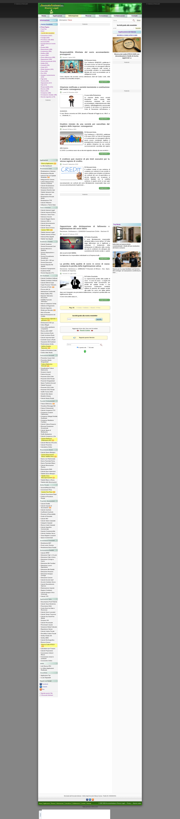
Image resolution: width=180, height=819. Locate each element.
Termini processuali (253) (48, 61)
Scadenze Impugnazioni (48, 268)
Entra (138, 20)
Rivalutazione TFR (46, 200)
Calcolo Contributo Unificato (49, 278)
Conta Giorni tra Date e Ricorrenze (48, 609)
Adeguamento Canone (47, 179)
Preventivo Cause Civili (47, 358)
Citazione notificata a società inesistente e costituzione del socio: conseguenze (85, 88)
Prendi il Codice (85, 330)
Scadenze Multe (45, 270)
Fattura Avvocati (45, 374)
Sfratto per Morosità (47, 310)
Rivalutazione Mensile (47, 173)
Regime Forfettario (46, 590)
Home (44, 16)
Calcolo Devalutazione (47, 185)
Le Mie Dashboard (46, 166)
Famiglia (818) (45, 37)
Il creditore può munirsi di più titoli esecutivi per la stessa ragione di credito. (85, 160)
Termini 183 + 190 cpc (47, 260)
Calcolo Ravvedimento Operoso (47, 585)
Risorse (88, 16)
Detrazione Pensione (47, 571)
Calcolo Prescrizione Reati (48, 494)
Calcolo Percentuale (47, 622)
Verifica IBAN (45, 638)
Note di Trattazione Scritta (48, 303)
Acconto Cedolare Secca (48, 582)
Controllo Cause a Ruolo (48, 339)
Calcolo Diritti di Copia (47, 282)
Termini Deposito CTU (47, 273)
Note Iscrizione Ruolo (47, 333)
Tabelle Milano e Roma (47, 480)
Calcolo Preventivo (46, 445)
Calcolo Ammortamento (48, 223)
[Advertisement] (48, 130)
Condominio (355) (46, 51)
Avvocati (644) (45, 41)
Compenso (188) (46, 93)
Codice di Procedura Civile (49, 350)
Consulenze (103, 16)
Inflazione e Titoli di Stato (48, 205)
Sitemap (89, 803)
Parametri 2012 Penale (48, 389)
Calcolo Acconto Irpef (47, 580)
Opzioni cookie (137, 803)
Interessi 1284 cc (46, 221)
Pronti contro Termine (47, 545)
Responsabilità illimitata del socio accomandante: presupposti (85, 53)
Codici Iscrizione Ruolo (47, 335)
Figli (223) (44, 79)
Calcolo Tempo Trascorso (48, 614)
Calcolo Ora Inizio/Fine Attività (47, 617)
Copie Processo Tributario (48, 285)
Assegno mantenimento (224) (48, 76)
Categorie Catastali (46, 523)
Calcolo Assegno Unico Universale (47, 593)
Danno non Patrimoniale (48, 459)
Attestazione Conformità (48, 291)
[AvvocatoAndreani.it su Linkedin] (90, 799)
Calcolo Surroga (45, 225)
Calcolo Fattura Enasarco (48, 424)
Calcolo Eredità (45, 503)
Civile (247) (44, 67)
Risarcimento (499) (46, 49)
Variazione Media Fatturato (49, 627)
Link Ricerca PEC (46, 666)
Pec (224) (44, 73)
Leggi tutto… (104, 82)
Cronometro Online (46, 660)
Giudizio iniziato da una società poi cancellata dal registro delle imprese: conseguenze (85, 125)
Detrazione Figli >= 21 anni (49, 555)
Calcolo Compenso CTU (48, 410)
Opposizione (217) (46, 83)
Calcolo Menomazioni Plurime (47, 466)
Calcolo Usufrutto (46, 510)
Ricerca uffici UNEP (46, 331)
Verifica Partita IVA (46, 635)
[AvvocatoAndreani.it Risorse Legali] (52, 7)
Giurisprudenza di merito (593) (48, 44)
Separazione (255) (46, 59)
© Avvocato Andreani (47, 695)
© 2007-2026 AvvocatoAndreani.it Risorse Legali (112, 803)
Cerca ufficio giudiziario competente (48, 328)
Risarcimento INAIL (46, 469)
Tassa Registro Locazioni (48, 535)
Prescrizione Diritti (46, 606)
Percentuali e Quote (47, 625)
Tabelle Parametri (46, 385)
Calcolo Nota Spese (47, 394)
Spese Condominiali (47, 537)
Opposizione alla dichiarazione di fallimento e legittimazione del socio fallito (85, 227)
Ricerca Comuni (45, 642)
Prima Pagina (45, 27)
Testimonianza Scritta (47, 344)
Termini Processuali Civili (48, 246)
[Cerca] (101, 344)
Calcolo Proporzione (47, 650)
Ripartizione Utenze (46, 629)
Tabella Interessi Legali (47, 232)
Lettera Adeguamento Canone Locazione (47, 182)
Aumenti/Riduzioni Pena (48, 487)
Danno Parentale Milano (48, 463)
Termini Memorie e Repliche (46, 249)
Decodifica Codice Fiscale (48, 633)
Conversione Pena (46, 489)
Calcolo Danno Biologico (48, 452)
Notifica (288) (45, 53)
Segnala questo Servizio (86, 337)
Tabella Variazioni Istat (47, 192)
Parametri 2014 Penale (48, 378)
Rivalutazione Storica (47, 188)
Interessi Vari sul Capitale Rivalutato (48, 176)
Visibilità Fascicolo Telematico (46, 300)
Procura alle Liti (45, 289)
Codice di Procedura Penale (47, 497)
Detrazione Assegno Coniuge (47, 574)
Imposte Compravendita (48, 531)
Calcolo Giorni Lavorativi (48, 612)
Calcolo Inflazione (46, 202)
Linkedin (44, 686)
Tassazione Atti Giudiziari (48, 342)
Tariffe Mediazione (46, 434)
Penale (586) (45, 47)
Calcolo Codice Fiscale (47, 631)
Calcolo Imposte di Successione (46, 506)
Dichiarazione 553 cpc (47, 322)
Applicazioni (57, 16)
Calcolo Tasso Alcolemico (48, 604)
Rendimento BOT (46, 543)
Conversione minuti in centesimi (47, 657)
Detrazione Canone (46, 577)
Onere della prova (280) (48, 57)
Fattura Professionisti (47, 408)
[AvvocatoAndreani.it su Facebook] (87, 799)
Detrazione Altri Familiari (48, 563)
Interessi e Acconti (46, 217)
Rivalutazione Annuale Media (47, 197)
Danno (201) (44, 91)
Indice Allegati (45, 325)
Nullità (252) (44, 63)
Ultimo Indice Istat (46, 194)
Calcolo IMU (44, 518)
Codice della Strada (46, 352)
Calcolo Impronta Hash (47, 337)
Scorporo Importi (46, 372)
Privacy (129, 803)
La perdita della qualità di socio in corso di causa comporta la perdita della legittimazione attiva (85, 265)
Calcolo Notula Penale (47, 398)
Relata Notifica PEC (46, 293)
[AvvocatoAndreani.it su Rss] (92, 799)
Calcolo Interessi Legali (48, 210)
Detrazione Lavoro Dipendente (46, 566)
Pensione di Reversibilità (48, 514)
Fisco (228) (44, 71)
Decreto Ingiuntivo (46, 308)
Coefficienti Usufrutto (47, 512)
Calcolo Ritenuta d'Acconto (49, 442)
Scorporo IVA (45, 620)
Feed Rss (44, 29)
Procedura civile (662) (47, 39)
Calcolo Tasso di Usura (47, 227)
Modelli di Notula (46, 396)
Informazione (73, 16)
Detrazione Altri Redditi (47, 569)
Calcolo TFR (44, 596)
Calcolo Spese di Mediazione (46, 431)
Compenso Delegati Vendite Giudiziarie (49, 417)
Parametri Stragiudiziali (48, 381)
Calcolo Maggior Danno (48, 219)
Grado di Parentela (46, 516)
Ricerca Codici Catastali (48, 525)
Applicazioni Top (45, 675)
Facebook (45, 684)
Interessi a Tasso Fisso (47, 214)
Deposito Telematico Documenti (47, 296)
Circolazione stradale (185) (49, 95)
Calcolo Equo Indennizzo (48, 471)
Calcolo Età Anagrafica (47, 640)
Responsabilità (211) (47, 87)
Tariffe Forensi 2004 (47, 391)
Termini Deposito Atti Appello (47, 265)
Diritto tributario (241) (47, 69)
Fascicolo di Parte (46, 287)
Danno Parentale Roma (48, 461)
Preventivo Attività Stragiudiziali (46, 361)
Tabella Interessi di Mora (48, 234)
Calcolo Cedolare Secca (48, 533)
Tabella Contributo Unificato (49, 280)
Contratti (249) (45, 65)
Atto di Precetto (45, 312)
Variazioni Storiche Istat (48, 190)
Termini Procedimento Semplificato (47, 257)
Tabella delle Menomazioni (49, 482)
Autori (42, 31)
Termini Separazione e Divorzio (47, 253)
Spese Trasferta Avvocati (48, 383)
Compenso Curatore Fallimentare (47, 413)
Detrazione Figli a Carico (48, 557)
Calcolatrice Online (46, 447)
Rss (43, 689)
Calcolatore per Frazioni (48, 648)
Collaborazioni (119, 16)
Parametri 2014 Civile (47, 376)
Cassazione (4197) (46, 35)
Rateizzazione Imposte (47, 588)
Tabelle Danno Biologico (48, 473)
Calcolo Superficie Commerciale (46, 528)
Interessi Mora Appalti (47, 236)
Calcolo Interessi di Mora (48, 212)
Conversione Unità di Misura (47, 653)
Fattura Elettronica (46, 403)
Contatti (135, 16)
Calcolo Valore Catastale (48, 521)
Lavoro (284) (45, 55)
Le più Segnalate (46, 677)
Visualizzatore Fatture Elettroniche (47, 369)
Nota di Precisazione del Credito (48, 315)
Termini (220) (45, 81)
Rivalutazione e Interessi (48, 171)
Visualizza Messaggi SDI (48, 406)
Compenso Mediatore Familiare (47, 421)
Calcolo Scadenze (46, 244)
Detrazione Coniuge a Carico (47, 560)
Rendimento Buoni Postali (48, 547)
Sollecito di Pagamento (47, 306)
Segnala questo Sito (47, 693)
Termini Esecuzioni (46, 262)
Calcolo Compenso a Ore (48, 436)
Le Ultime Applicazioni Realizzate (47, 669)
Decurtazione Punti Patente (49, 602)
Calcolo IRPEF (45, 553)
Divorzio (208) (45, 89)
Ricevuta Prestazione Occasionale (47, 427)
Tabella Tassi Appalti (47, 239)
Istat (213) (44, 85)
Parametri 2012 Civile (47, 387)
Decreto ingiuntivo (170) (48, 97)
